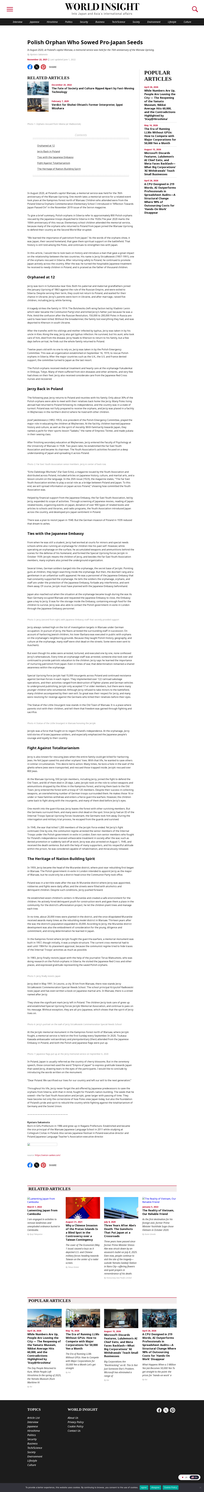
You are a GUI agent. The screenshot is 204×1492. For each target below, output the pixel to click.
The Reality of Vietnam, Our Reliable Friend (158, 1212)
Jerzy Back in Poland (48, 151)
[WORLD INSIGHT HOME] (102, 9)
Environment (153, 22)
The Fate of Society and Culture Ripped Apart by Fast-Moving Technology (93, 90)
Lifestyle (172, 22)
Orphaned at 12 (46, 145)
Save (45, 66)
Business (100, 22)
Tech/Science (118, 22)
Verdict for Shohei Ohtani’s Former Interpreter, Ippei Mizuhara (87, 106)
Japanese (34, 22)
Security (84, 22)
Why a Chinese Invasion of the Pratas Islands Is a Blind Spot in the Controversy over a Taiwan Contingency (82, 1232)
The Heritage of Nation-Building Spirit (59, 168)
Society (136, 22)
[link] (30, 67)
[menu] (10, 9)
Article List (33, 1417)
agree (144, 1487)
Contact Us (74, 1430)
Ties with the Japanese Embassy (55, 157)
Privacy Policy (76, 1422)
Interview (17, 22)
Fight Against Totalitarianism (53, 163)
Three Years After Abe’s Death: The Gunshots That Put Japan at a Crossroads (120, 1231)
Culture (187, 22)
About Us (73, 1417)
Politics (68, 22)
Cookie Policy (75, 1426)
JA (186, 1477)
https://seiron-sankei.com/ (47, 1155)
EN (196, 1477)
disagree (155, 1487)
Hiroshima (52, 22)
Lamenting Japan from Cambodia (42, 1212)
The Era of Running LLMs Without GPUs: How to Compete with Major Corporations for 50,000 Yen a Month (160, 136)
